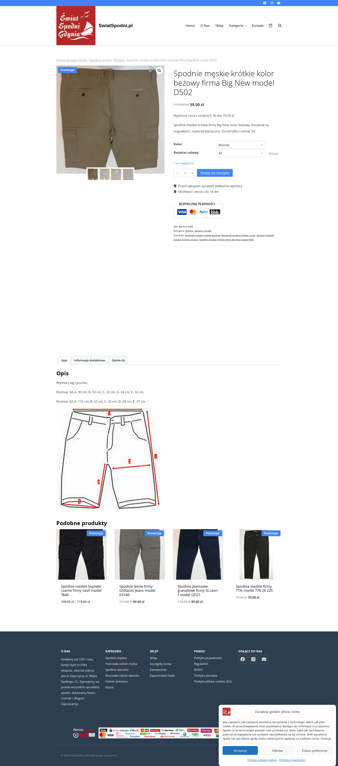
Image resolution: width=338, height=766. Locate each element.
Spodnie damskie (117, 670)
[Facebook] (265, 3)
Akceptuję (240, 751)
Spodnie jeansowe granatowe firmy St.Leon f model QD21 (198, 590)
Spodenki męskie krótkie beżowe (202, 235)
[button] (159, 70)
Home (190, 25)
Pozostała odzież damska (122, 675)
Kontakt (258, 25)
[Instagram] (272, 3)
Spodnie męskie (202, 230)
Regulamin (201, 664)
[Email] (279, 3)
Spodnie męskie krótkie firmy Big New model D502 (226, 239)
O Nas (205, 25)
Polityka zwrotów (205, 675)
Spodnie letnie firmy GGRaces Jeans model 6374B (137, 590)
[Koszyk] (270, 25)
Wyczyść (273, 153)
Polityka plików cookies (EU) (213, 681)
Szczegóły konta (160, 664)
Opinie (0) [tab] (118, 360)
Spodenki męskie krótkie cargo (238, 235)
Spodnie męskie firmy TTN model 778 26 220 (254, 588)
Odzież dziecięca (116, 681)
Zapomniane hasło (162, 675)
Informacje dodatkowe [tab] (89, 360)
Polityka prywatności (292, 760)
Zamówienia (158, 670)
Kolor (178, 144)
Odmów (277, 751)
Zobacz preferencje (314, 751)
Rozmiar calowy (186, 152)
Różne (109, 687)
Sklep (219, 25)
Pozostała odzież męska (121, 664)
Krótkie (189, 230)
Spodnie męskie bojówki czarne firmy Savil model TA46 (81, 590)
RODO (198, 670)
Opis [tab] (64, 360)
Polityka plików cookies (262, 760)
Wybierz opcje (256, 610)
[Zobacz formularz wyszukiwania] (278, 25)
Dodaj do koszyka (214, 173)
